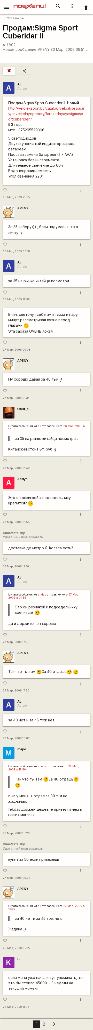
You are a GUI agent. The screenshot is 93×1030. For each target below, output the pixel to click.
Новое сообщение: (20, 49)
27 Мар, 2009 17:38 (16, 642)
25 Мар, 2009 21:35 (16, 197)
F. (18, 959)
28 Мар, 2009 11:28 (16, 1007)
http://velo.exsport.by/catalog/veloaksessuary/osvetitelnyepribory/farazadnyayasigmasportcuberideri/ (46, 113)
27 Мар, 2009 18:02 (16, 738)
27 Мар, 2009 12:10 (16, 566)
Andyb (22, 479)
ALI (19, 84)
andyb (42, 594)
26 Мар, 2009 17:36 (16, 299)
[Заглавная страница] (30, 3)
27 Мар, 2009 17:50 (16, 690)
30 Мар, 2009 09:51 (69, 49)
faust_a (22, 409)
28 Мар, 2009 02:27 (16, 948)
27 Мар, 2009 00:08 (16, 349)
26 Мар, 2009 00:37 (16, 251)
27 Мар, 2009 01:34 (16, 398)
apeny (42, 766)
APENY (44, 49)
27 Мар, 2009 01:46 (16, 468)
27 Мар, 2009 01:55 (16, 522)
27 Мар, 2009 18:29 (16, 833)
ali (39, 426)
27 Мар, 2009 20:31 (16, 878)
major (21, 749)
